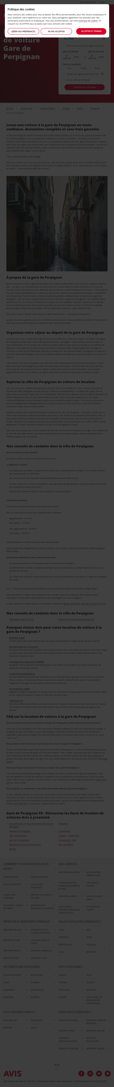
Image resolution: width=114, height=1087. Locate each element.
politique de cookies (88, 20)
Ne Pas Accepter (56, 31)
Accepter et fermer (91, 31)
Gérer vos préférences (23, 31)
